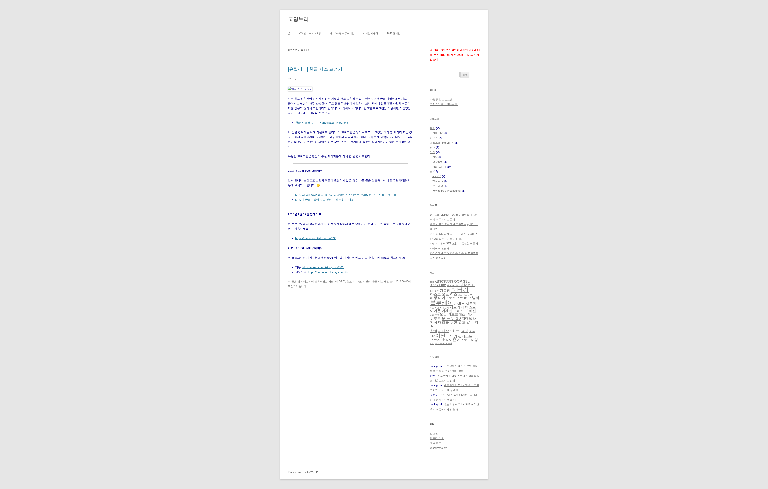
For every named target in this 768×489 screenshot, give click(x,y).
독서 (432, 128)
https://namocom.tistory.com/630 (315, 238)
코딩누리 (298, 19)
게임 (435, 157)
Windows (437, 181)
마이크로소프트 (450, 298)
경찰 (463, 285)
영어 (432, 147)
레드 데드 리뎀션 (466, 295)
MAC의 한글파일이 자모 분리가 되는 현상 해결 (324, 199)
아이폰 (435, 311)
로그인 (434, 433)
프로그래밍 (436, 185)
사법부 (459, 304)
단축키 (445, 291)
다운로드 (434, 291)
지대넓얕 (469, 319)
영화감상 (434, 315)
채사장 (443, 331)
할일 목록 (440, 343)
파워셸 (472, 331)
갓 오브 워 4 (453, 285)
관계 (471, 285)
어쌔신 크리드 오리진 (459, 311)
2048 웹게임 (393, 33)
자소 (358, 281)
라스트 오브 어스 (443, 294)
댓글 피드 (435, 443)
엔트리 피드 (437, 438)
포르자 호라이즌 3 (444, 340)
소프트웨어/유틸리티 (442, 142)
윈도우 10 (451, 318)
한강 (432, 343)
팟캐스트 (465, 336)
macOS (436, 176)
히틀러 (448, 343)
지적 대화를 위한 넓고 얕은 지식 (454, 324)
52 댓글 (292, 79)
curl (432, 282)
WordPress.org (438, 447)
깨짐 (331, 281)
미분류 (434, 137)
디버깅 (460, 289)
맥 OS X (340, 281)
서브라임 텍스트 (463, 307)
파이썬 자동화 (370, 33)
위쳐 (470, 314)
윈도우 (350, 281)
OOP (458, 281)
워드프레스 (457, 314)
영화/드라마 (439, 166)
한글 (374, 281)
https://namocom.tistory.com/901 (323, 267)
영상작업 (437, 161)
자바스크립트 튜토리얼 (342, 33)
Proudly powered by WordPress (305, 472)
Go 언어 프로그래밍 (310, 33)
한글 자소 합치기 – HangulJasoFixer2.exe (321, 122)
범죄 (475, 298)
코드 (455, 330)
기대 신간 (438, 133)
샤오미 (471, 304)
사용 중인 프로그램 (441, 99)
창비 (433, 331)
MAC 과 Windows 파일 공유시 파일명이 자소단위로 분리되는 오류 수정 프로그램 (345, 194)
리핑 (433, 298)
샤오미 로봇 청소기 (439, 307)
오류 (443, 314)
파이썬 (438, 336)
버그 (467, 298)
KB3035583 (443, 281)
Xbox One (438, 285)
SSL (466, 281)
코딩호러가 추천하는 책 (444, 104)
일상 (432, 152)
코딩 (464, 331)
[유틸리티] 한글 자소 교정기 (315, 69)
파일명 (367, 281)
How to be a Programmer (446, 190)
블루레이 (441, 302)
